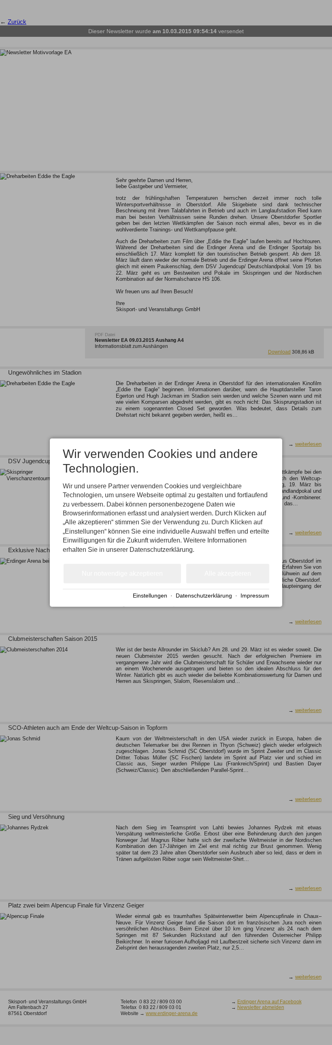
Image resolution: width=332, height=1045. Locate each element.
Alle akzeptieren (227, 573)
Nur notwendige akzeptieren (122, 573)
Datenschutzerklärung (204, 595)
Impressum (254, 595)
